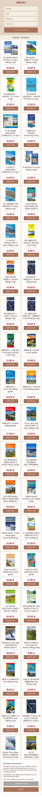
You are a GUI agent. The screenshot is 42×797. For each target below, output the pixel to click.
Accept (21, 789)
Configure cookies (21, 784)
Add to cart (10, 72)
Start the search (21, 30)
